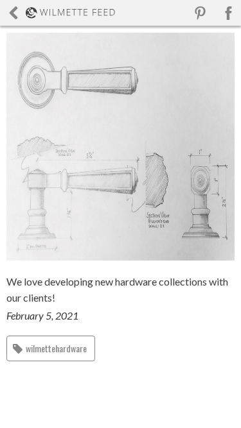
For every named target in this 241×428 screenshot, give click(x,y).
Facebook (228, 13)
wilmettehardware (56, 348)
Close (62, 12)
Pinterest (200, 13)
